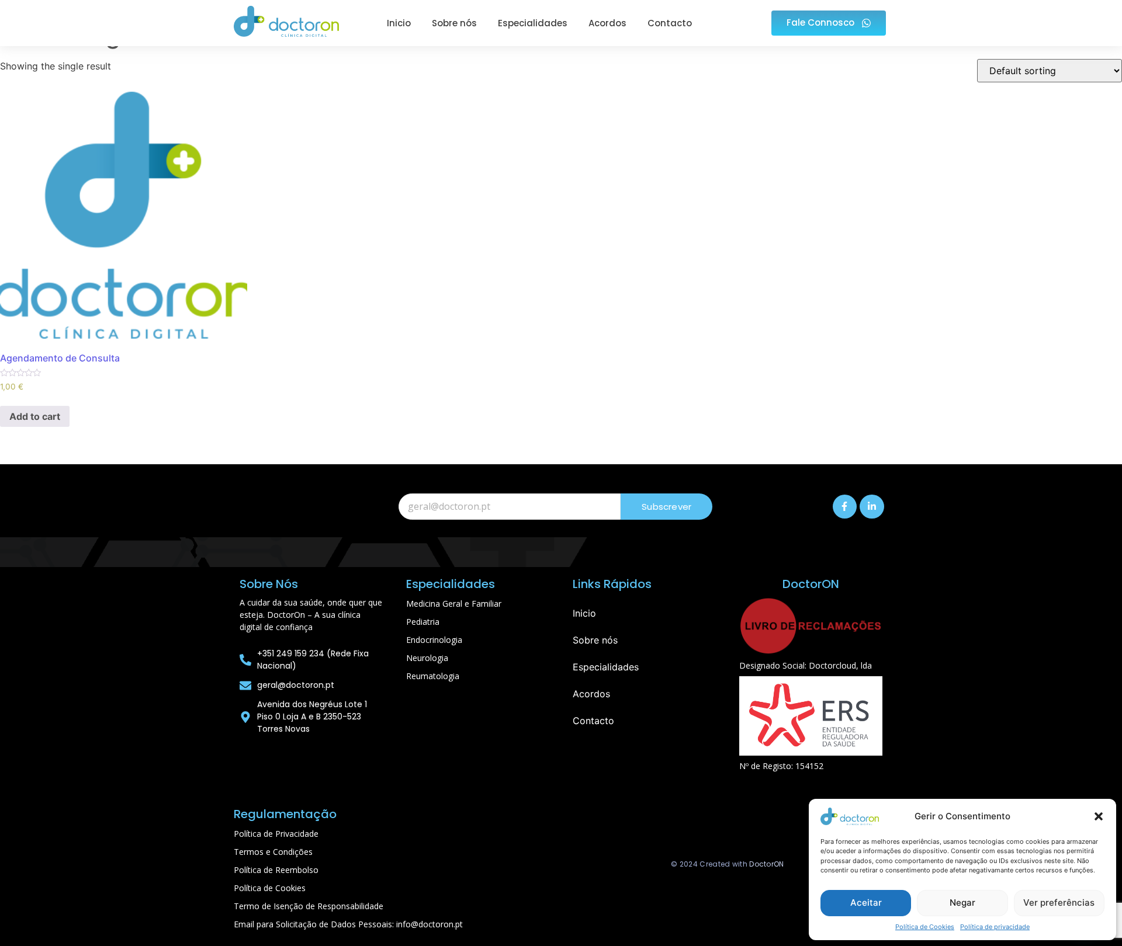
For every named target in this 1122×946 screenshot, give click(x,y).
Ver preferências (1059, 902)
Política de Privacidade (276, 833)
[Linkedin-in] (872, 507)
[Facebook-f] (845, 507)
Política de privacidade (995, 927)
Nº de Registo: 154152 (781, 765)
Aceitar (866, 902)
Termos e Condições (273, 851)
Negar (962, 902)
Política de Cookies (924, 927)
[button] (1098, 816)
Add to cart (34, 416)
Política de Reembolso (276, 869)
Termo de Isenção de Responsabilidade (308, 906)
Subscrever (666, 506)
